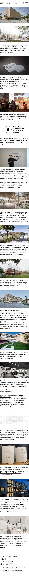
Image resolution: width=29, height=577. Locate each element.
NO (27, 568)
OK (25, 568)
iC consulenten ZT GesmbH (20, 177)
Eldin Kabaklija (11, 182)
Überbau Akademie (18, 173)
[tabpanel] (14, 15)
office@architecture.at (6, 565)
